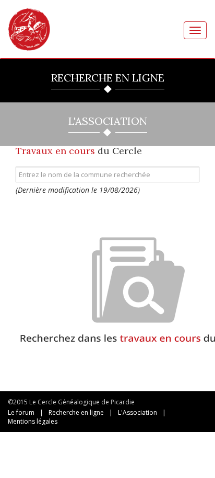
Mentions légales (32, 421)
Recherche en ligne (76, 412)
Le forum (21, 412)
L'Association (137, 412)
